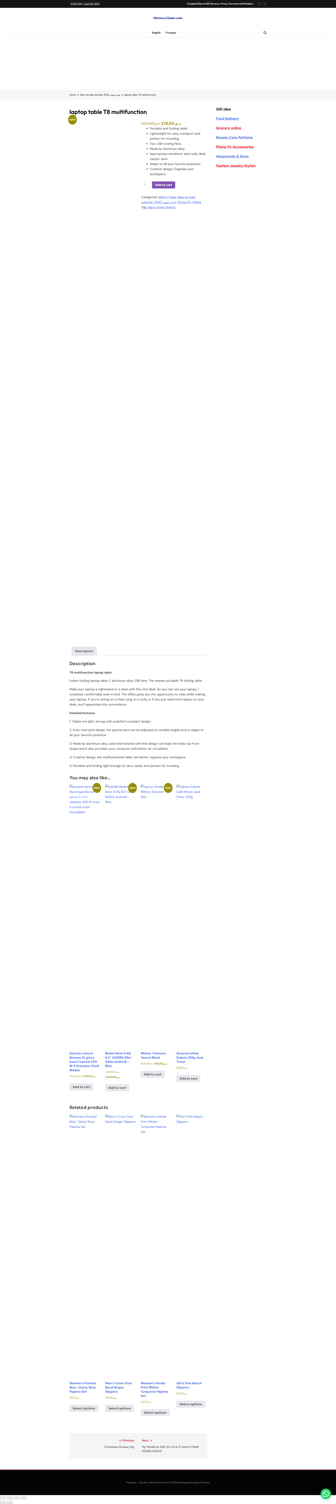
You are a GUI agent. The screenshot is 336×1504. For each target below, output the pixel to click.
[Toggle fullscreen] (10, 1497)
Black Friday (167, 197)
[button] (326, 1494)
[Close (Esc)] (23, 1497)
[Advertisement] (168, 63)
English (156, 32)
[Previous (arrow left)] (3, 1502)
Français (171, 32)
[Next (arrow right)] (10, 1502)
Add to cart (163, 185)
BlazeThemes (201, 1482)
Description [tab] (84, 651)
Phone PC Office (189, 202)
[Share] (17, 1497)
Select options (84, 1408)
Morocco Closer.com (167, 18)
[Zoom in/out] (3, 1497)
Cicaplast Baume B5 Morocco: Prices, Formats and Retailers (220, 3)
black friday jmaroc (162, 207)
